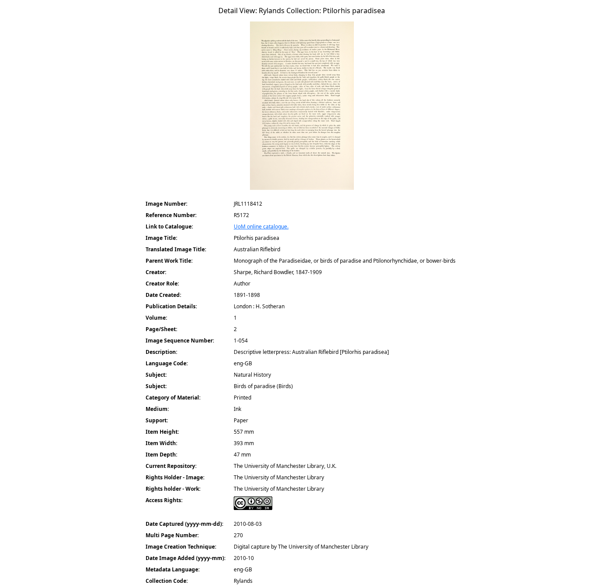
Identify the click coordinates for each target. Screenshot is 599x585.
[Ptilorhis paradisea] (302, 108)
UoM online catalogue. (261, 226)
